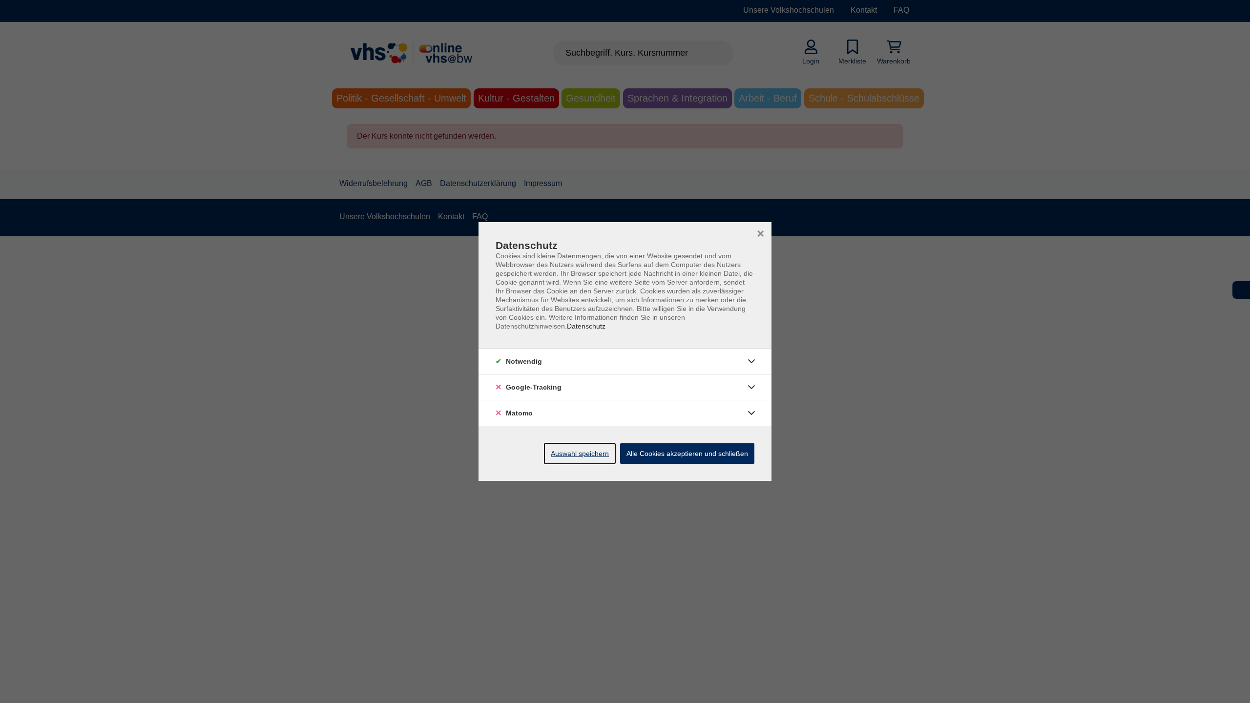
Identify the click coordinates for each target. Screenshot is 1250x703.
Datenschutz (586, 326)
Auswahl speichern (580, 453)
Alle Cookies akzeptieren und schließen (687, 453)
